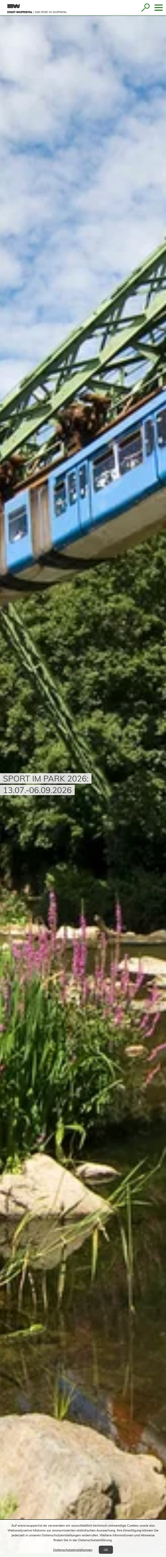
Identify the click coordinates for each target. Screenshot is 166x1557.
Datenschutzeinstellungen (72, 1550)
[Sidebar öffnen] (158, 7)
